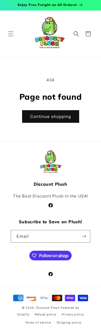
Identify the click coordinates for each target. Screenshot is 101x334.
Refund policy (45, 314)
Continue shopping (50, 116)
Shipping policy (69, 322)
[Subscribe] (84, 236)
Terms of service (38, 322)
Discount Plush (48, 308)
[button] (11, 34)
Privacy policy (73, 314)
